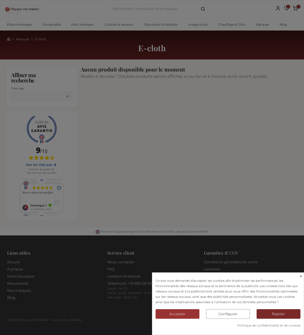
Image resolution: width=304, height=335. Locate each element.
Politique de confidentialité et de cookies (268, 325)
